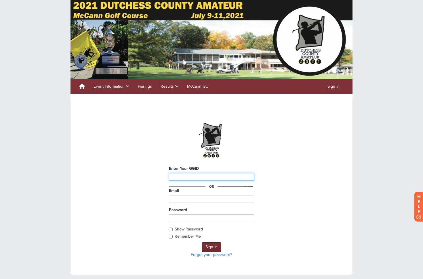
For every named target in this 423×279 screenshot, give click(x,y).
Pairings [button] (145, 86)
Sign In (333, 86)
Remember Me (188, 236)
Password (178, 209)
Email (174, 190)
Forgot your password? (211, 254)
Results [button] (168, 86)
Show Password (189, 229)
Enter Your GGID (184, 168)
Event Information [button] (110, 86)
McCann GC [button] (197, 86)
